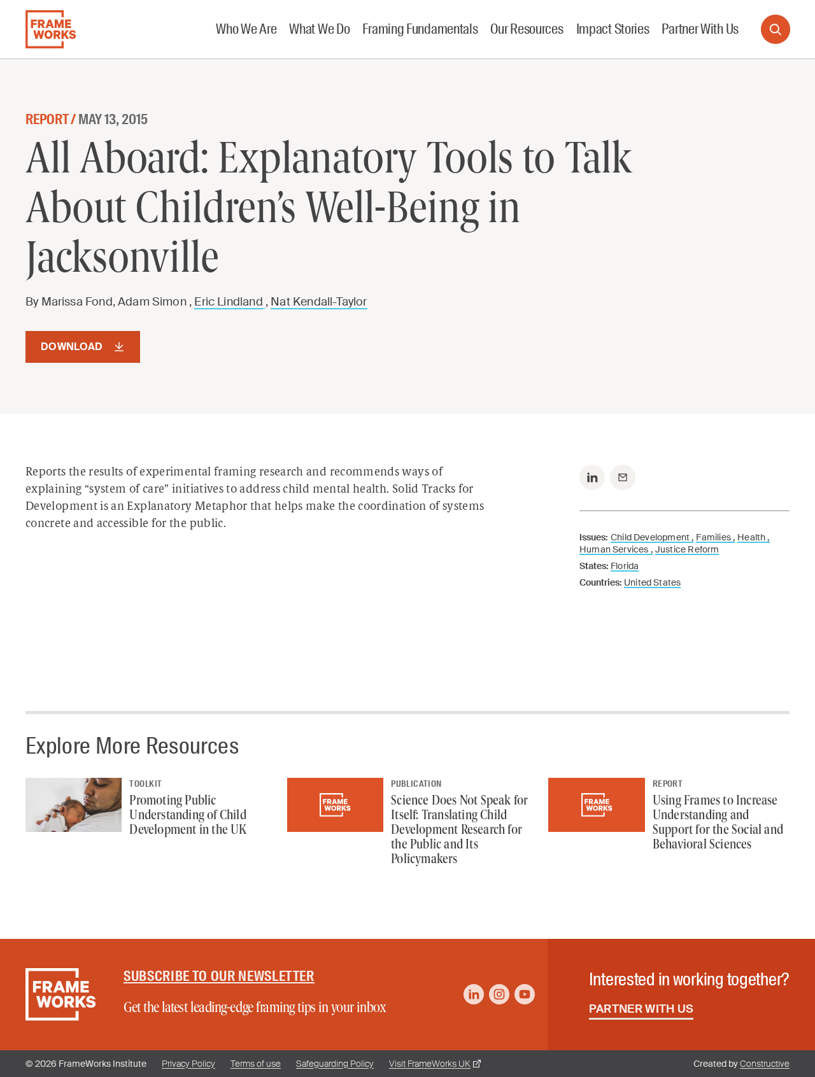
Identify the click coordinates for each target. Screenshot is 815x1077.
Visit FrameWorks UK (430, 1063)
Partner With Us (641, 1009)
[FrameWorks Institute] (50, 29)
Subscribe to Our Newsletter (219, 976)
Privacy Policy (188, 1063)
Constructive (765, 1063)
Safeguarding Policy (335, 1063)
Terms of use (255, 1063)
